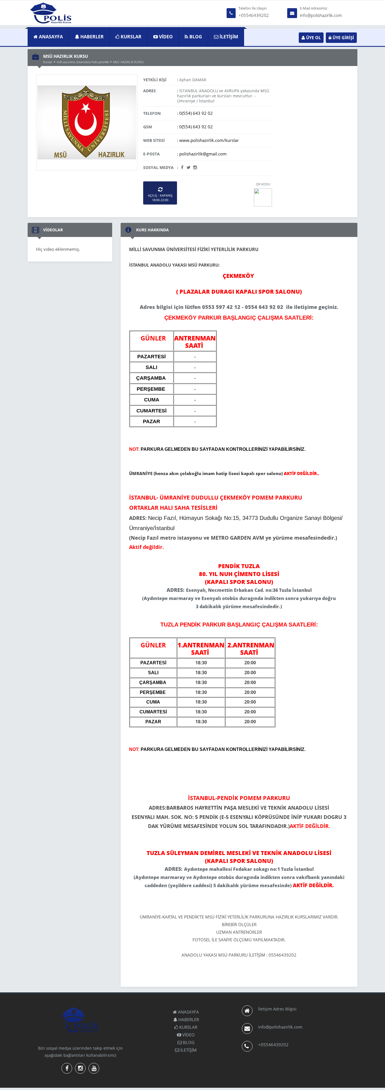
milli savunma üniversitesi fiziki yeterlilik (83, 62)
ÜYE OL (313, 37)
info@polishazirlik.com (321, 15)
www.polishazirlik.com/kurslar (209, 140)
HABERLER (91, 37)
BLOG (195, 37)
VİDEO (165, 37)
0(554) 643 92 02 (196, 113)
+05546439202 (253, 15)
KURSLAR (130, 37)
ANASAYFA (50, 37)
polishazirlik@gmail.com (203, 154)
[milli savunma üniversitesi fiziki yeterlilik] (86, 122)
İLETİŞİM (228, 37)
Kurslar (47, 62)
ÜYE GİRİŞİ (342, 37)
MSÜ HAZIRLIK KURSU (128, 62)
